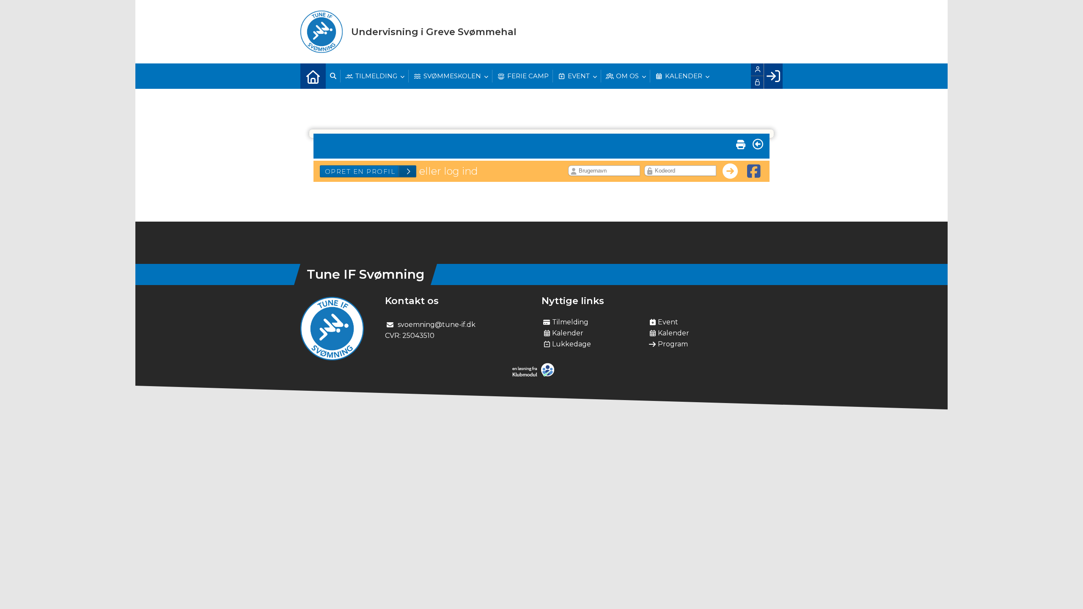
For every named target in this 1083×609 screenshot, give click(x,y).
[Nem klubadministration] (535, 375)
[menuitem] (313, 76)
